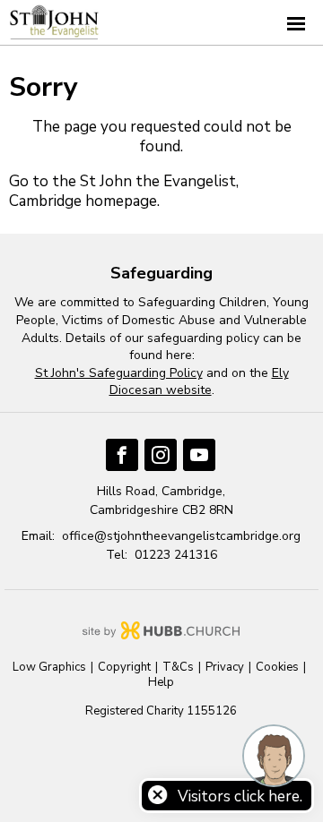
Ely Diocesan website (199, 381)
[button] (161, 23)
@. (181, 535)
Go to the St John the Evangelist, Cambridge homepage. (124, 191)
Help (161, 682)
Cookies (277, 667)
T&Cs (178, 667)
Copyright (124, 667)
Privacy (224, 667)
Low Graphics (49, 667)
